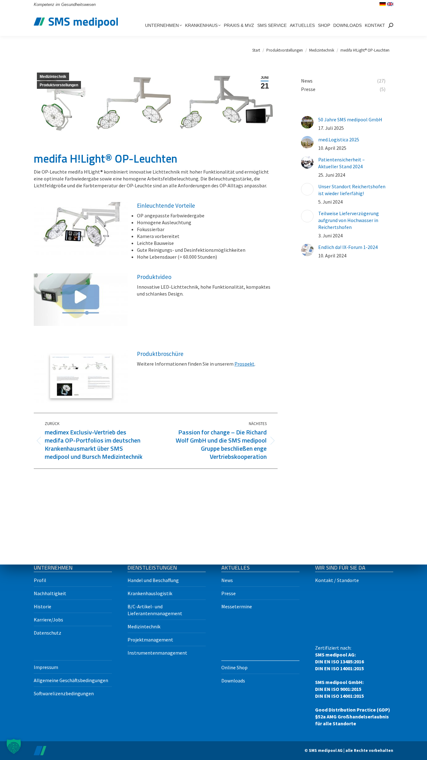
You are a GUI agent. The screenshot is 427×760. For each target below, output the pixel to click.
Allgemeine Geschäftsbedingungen (71, 680)
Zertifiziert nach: (352, 686)
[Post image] (307, 122)
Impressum (46, 667)
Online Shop (234, 667)
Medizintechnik (53, 76)
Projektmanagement (150, 639)
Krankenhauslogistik (150, 593)
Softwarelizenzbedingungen (64, 693)
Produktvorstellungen (59, 85)
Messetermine (236, 606)
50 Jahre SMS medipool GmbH (350, 119)
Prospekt (244, 364)
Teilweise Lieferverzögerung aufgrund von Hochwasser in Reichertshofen (348, 220)
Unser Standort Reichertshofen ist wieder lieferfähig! (351, 189)
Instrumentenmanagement (157, 653)
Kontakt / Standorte (337, 580)
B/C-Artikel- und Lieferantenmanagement (155, 609)
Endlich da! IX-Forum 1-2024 (348, 247)
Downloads (233, 680)
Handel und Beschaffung (153, 580)
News (227, 580)
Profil (40, 580)
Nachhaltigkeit (50, 593)
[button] (14, 746)
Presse (228, 593)
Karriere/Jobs (48, 619)
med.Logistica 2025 (338, 139)
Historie (42, 606)
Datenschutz (47, 633)
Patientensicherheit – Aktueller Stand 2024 (341, 163)
